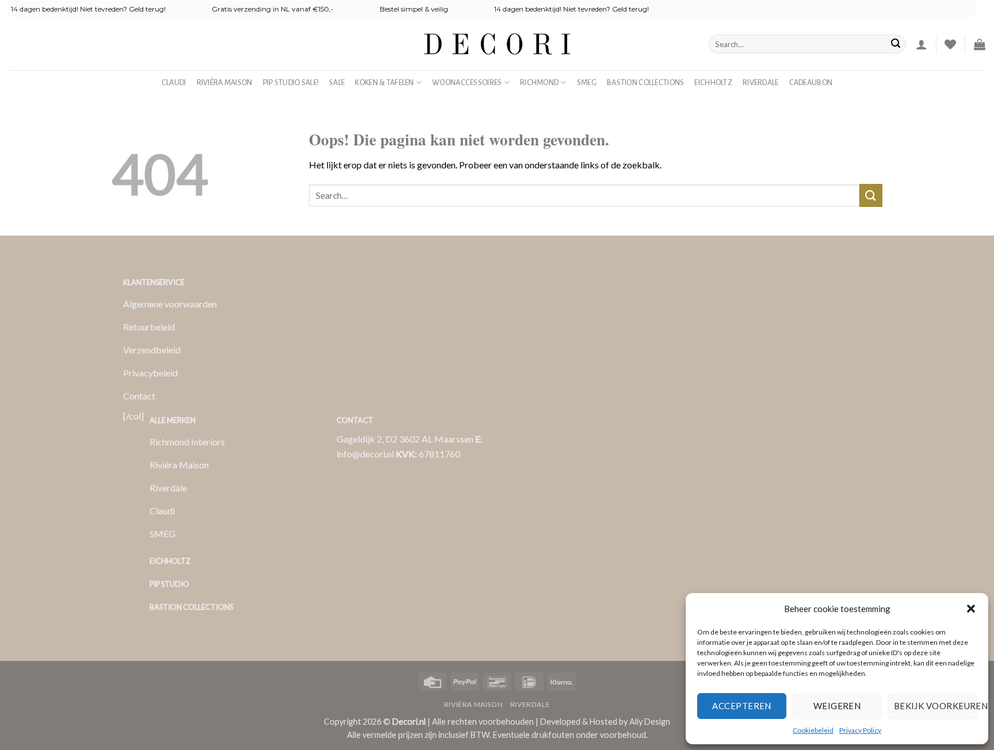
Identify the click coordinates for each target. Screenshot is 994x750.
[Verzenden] (895, 44)
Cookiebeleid (813, 730)
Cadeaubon (811, 82)
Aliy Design (649, 721)
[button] (971, 608)
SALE (337, 82)
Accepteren (741, 706)
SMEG (587, 82)
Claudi (174, 82)
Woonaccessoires (467, 82)
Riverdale (761, 82)
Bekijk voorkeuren (935, 706)
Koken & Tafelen (384, 82)
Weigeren (837, 706)
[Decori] (497, 44)
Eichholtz (713, 82)
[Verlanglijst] (950, 44)
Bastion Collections (645, 82)
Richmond (539, 82)
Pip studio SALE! (291, 82)
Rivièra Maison (225, 82)
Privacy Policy (860, 730)
